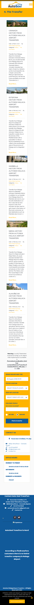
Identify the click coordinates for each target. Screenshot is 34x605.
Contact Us (11, 451)
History (16, 47)
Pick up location (11, 384)
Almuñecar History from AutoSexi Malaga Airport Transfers (17, 298)
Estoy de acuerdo (17, 601)
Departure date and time (14, 375)
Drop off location (12, 393)
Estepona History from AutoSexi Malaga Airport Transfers (17, 102)
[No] (32, 598)
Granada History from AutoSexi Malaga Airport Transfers (17, 35)
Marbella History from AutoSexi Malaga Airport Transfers (17, 171)
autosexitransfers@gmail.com (18, 508)
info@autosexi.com (14, 449)
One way (22, 415)
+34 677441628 (13, 447)
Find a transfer (17, 421)
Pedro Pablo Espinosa (14, 45)
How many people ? (12, 404)
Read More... (13, 84)
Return (11, 415)
